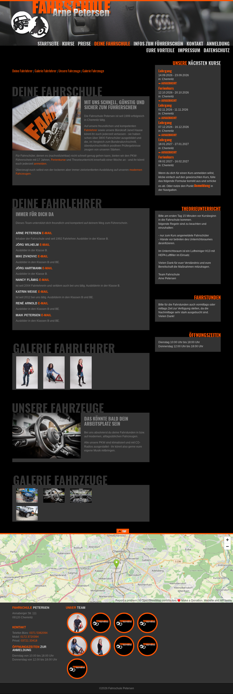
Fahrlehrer (90, 130)
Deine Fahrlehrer (22, 70)
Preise (84, 43)
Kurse (68, 43)
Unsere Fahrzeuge (69, 70)
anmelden (40, 163)
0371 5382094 (38, 632)
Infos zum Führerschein (158, 43)
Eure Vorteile (160, 50)
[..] (27, 372)
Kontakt (195, 43)
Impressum (189, 50)
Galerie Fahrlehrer (45, 70)
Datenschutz (217, 50)
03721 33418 (29, 640)
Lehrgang (165, 70)
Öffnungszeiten (25, 647)
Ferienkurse (58, 159)
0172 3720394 (29, 636)
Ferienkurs (166, 88)
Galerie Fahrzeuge (93, 70)
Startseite (48, 43)
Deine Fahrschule (112, 43)
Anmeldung (218, 43)
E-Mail (47, 233)
